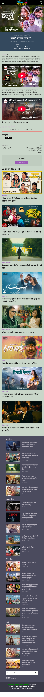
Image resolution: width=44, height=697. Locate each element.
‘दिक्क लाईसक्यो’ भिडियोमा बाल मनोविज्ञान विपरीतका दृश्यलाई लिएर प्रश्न (19, 199)
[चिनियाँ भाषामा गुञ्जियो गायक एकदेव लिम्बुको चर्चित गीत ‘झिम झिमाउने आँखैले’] (13, 446)
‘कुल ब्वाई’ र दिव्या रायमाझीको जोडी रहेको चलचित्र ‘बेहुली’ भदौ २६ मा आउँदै (30, 489)
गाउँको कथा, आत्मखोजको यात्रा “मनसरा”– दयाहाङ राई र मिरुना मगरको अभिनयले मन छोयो (30, 612)
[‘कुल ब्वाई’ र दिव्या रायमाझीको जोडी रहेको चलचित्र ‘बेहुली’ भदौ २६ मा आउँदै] (13, 491)
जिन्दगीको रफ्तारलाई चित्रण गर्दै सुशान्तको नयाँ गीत (19, 363)
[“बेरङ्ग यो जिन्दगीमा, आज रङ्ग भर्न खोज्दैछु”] (13, 506)
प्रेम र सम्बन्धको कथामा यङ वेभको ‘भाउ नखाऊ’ (18, 332)
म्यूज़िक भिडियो (27, 35)
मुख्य (19, 35)
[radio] (14, 126)
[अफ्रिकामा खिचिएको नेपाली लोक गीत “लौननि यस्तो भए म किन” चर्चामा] (13, 457)
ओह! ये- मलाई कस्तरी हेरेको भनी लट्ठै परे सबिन (29, 526)
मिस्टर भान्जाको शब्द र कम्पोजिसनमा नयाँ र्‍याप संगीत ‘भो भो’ (29, 478)
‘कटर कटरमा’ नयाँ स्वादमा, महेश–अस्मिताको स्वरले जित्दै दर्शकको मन (21, 233)
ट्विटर (34, 685)
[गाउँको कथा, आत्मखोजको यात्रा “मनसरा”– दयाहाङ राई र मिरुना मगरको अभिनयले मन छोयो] (13, 612)
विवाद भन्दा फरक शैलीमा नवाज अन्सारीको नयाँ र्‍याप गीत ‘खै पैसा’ (22, 266)
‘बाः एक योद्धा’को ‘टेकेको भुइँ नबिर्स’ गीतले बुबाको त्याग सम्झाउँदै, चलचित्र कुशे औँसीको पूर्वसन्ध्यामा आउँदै (29, 640)
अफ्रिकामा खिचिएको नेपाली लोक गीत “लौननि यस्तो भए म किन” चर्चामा (30, 456)
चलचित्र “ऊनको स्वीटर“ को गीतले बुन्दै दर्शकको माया (30, 537)
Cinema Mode (26, 48)
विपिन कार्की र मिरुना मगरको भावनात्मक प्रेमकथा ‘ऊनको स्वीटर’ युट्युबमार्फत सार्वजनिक (29, 599)
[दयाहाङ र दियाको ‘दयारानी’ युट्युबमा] (13, 566)
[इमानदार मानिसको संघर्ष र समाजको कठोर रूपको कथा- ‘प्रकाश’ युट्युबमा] (13, 577)
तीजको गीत (4, 196)
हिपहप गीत (8, 263)
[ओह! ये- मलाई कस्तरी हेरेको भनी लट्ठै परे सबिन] (13, 528)
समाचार (3, 229)
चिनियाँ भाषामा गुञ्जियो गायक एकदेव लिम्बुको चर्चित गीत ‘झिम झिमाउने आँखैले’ (29, 445)
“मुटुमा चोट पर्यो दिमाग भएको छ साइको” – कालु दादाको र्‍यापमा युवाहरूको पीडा (29, 516)
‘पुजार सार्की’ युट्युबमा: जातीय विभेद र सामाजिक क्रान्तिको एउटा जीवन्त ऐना (30, 587)
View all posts (21, 162)
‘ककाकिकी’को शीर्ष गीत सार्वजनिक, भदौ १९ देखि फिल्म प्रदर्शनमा (28, 663)
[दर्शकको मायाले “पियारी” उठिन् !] (13, 551)
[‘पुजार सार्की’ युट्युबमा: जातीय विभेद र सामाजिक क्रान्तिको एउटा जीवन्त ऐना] (13, 588)
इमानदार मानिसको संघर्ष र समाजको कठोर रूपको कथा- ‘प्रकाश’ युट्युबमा (29, 576)
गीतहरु (15, 35)
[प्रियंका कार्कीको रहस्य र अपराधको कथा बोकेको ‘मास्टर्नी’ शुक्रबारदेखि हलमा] (13, 629)
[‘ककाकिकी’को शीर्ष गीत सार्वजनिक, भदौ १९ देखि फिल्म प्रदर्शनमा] (13, 664)
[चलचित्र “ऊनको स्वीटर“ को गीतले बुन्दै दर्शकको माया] (13, 539)
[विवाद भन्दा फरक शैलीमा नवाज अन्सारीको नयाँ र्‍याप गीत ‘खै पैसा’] (13, 468)
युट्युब (21, 35)
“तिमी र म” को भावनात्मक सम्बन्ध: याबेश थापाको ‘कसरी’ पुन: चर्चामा (21, 429)
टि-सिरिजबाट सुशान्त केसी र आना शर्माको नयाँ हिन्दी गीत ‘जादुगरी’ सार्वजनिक (21, 300)
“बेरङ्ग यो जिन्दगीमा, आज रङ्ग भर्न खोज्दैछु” (29, 503)
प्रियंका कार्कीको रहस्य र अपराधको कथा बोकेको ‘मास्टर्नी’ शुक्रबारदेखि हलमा (29, 627)
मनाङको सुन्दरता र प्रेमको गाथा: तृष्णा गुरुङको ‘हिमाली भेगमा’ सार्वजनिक (20, 395)
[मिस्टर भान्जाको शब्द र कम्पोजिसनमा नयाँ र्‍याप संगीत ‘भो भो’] (13, 479)
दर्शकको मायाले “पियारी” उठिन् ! (28, 548)
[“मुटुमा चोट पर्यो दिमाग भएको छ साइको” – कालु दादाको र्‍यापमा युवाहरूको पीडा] (13, 517)
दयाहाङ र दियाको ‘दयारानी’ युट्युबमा (29, 563)
